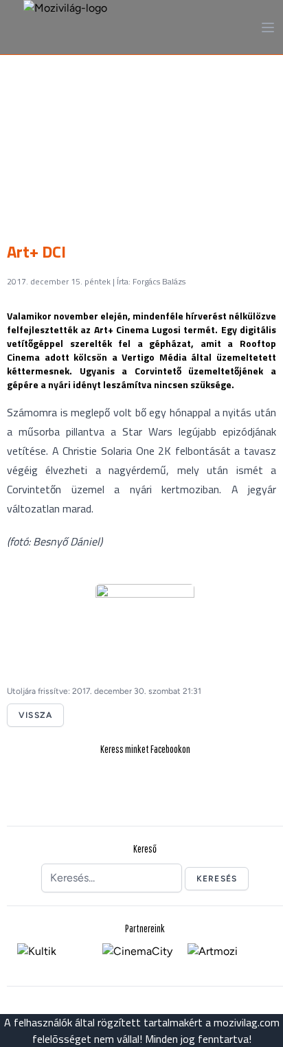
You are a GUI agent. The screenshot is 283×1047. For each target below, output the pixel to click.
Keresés (216, 878)
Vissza (35, 715)
